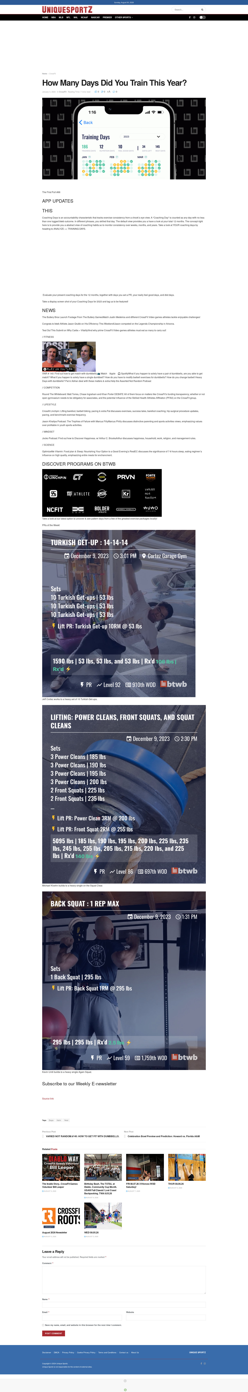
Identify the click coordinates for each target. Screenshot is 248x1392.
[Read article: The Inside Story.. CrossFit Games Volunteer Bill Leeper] (61, 1167)
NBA (53, 17)
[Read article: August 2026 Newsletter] (61, 1216)
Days (51, 1120)
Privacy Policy (68, 1352)
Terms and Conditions (107, 1352)
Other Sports (123, 17)
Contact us (123, 1352)
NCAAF (84, 17)
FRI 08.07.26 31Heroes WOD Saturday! (140, 1185)
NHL (76, 17)
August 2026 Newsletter (54, 1232)
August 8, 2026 (49, 1191)
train (59, 1120)
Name (46, 1299)
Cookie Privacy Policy (86, 1352)
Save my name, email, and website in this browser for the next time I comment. (83, 1325)
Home (45, 17)
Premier (107, 17)
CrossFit (52, 73)
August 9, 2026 (92, 1197)
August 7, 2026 (133, 1191)
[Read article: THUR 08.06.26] (187, 1167)
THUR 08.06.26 (176, 1183)
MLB (61, 17)
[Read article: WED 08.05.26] (103, 1216)
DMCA (56, 1352)
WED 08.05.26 (91, 1232)
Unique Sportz (62, 1363)
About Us (135, 1352)
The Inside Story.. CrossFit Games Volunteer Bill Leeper (60, 1185)
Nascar (95, 17)
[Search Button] (203, 9)
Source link (48, 1098)
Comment (48, 1263)
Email (46, 1312)
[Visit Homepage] (67, 9)
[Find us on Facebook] (189, 17)
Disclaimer (46, 1352)
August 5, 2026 (92, 1236)
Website (130, 1312)
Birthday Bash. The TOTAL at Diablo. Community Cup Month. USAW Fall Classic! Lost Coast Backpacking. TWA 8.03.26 (100, 1188)
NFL (68, 17)
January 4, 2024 (49, 91)
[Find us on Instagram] (194, 17)
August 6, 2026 (175, 1188)
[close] (125, 1381)
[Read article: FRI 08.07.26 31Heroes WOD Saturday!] (145, 1167)
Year (66, 1120)
